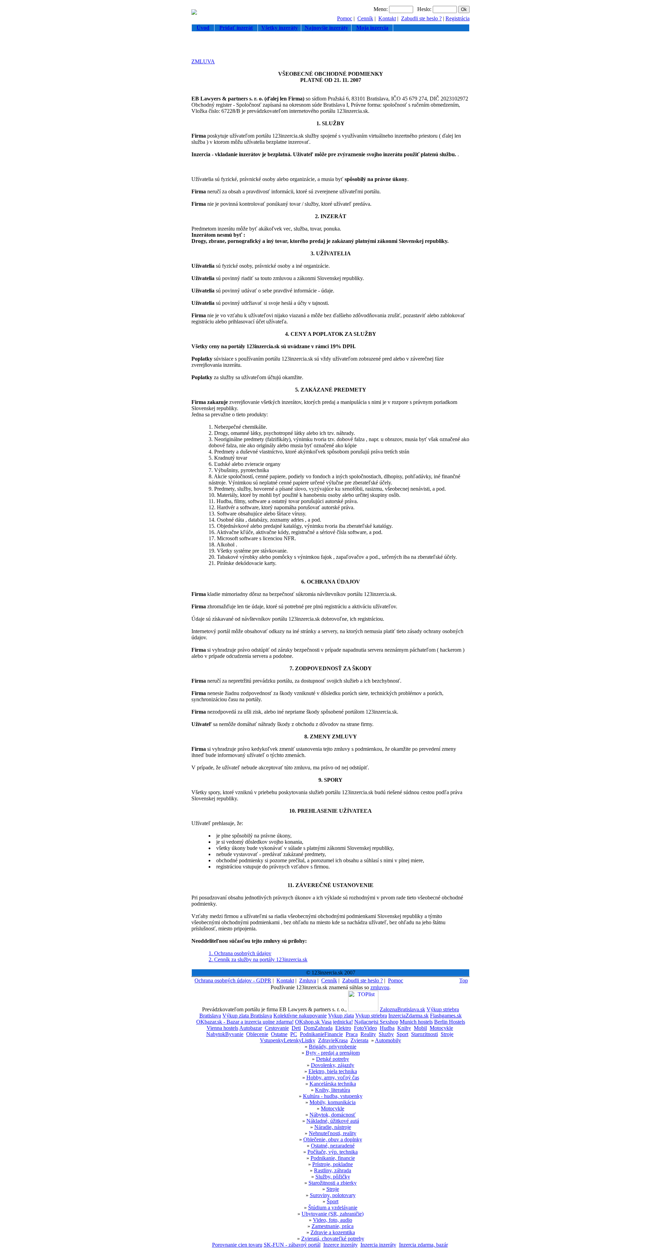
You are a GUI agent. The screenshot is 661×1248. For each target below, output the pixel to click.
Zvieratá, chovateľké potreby (332, 1238)
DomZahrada (318, 1028)
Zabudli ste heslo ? (421, 18)
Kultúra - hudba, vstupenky (333, 1096)
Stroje (447, 1034)
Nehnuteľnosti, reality (332, 1133)
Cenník (365, 18)
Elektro (343, 1028)
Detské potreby (332, 1059)
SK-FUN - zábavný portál (292, 1245)
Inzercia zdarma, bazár (423, 1245)
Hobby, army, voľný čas (332, 1077)
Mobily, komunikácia (332, 1102)
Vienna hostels (222, 1028)
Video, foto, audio (332, 1220)
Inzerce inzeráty (340, 1245)
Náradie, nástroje (332, 1127)
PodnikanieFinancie (321, 1034)
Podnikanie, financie (333, 1158)
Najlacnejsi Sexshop (376, 1022)
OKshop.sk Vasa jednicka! (324, 1022)
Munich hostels (416, 1022)
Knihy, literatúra (332, 1090)
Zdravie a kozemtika (333, 1232)
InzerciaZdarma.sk (408, 1015)
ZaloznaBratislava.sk (402, 1009)
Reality (368, 1034)
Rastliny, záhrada (332, 1170)
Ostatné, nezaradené (333, 1146)
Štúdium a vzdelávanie (332, 1207)
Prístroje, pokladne (332, 1164)
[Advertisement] (330, 48)
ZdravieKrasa (333, 1040)
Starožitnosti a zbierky (332, 1183)
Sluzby (386, 1034)
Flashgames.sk (446, 1015)
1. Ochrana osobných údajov (240, 953)
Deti (296, 1028)
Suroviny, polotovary (333, 1195)
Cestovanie (277, 1028)
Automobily (388, 1040)
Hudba (387, 1028)
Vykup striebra (371, 1015)
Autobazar (250, 1028)
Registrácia (457, 18)
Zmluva (307, 980)
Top (463, 980)
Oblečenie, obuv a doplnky (332, 1139)
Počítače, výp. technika (332, 1152)
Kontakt (387, 18)
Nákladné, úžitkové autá (332, 1121)
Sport (402, 1034)
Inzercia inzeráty (378, 1245)
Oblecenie (257, 1034)
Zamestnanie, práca (333, 1226)
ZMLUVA (203, 61)
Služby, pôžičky (332, 1177)
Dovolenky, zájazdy (332, 1065)
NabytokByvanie (224, 1034)
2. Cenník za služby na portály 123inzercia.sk (258, 959)
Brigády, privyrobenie (332, 1046)
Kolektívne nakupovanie (300, 1015)
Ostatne (279, 1034)
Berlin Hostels (449, 1022)
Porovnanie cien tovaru (237, 1245)
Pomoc (344, 18)
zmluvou (379, 987)
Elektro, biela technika (332, 1071)
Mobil (420, 1028)
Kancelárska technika (332, 1084)
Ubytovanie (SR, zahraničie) (333, 1214)
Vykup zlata (341, 1015)
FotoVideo (365, 1028)
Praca (352, 1034)
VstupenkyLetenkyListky (287, 1040)
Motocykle (441, 1028)
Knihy (404, 1028)
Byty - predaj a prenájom (333, 1053)
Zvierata (359, 1040)
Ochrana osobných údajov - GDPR (233, 980)
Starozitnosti (424, 1034)
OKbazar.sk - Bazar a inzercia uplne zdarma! (245, 1022)
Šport (332, 1201)
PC (293, 1034)
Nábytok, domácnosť (332, 1115)
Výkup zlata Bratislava (247, 1015)
